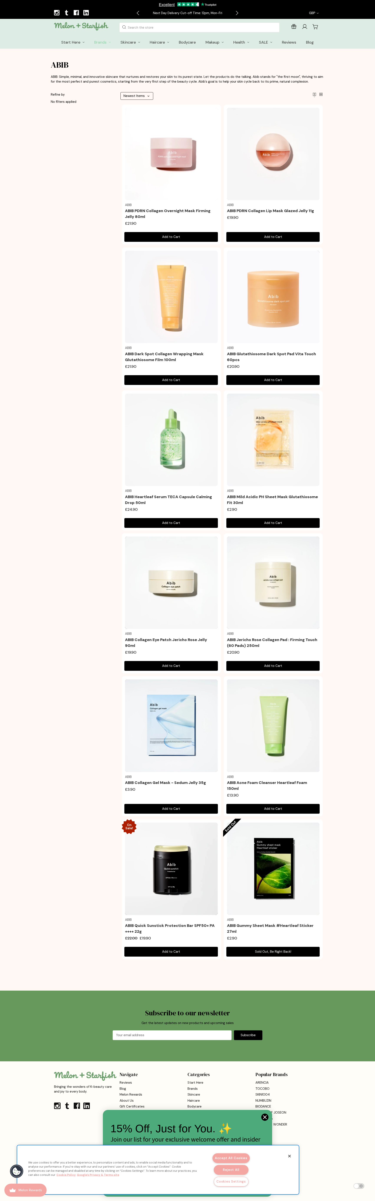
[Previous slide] (138, 13)
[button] (17, 1171)
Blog (123, 1088)
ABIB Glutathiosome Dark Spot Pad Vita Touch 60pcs (271, 356)
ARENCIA (262, 1082)
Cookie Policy (66, 1175)
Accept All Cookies (231, 1158)
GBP (312, 13)
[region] (158, 1169)
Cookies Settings (231, 1181)
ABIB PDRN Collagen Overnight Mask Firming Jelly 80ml (168, 213)
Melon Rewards (131, 1094)
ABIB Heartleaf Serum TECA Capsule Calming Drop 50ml (168, 499)
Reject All (231, 1170)
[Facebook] (77, 13)
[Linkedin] (86, 13)
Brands (193, 1088)
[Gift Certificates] (293, 27)
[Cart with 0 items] (315, 26)
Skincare (194, 1094)
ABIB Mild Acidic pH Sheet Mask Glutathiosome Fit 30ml (272, 499)
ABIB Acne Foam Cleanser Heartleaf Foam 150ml (267, 785)
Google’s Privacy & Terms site (98, 1175)
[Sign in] (304, 27)
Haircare (194, 1100)
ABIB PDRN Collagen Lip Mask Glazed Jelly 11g (270, 210)
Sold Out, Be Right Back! (273, 951)
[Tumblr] (67, 13)
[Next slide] (236, 13)
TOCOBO (262, 1088)
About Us (127, 1100)
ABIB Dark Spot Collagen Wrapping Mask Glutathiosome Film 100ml (164, 356)
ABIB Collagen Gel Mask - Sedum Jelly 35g (165, 782)
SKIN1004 (262, 1094)
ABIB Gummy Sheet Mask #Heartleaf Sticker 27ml (270, 928)
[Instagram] (57, 13)
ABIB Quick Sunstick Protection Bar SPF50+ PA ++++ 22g (170, 928)
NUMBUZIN (263, 1100)
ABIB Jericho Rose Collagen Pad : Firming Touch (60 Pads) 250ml (272, 642)
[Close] (289, 1156)
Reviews (126, 1082)
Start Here (195, 1082)
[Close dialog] (265, 1117)
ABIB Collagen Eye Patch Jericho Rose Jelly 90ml (166, 642)
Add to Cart (171, 237)
